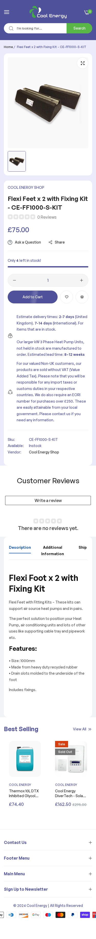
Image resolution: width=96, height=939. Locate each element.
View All (79, 729)
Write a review (48, 500)
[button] (66, 297)
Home (8, 47)
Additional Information (52, 550)
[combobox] (48, 28)
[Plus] (81, 280)
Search (79, 28)
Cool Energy (20, 785)
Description (20, 547)
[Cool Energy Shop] (48, 12)
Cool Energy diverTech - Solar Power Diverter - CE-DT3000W (69, 793)
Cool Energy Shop (26, 187)
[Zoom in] (82, 63)
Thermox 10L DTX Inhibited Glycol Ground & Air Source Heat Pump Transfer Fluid (24, 793)
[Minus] (14, 280)
